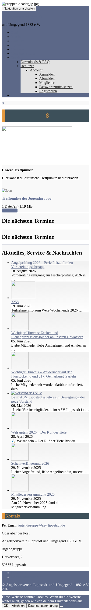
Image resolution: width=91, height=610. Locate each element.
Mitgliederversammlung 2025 (33, 494)
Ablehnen (18, 605)
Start (14, 32)
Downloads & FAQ (35, 62)
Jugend (16, 45)
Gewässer (18, 49)
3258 (15, 302)
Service (16, 58)
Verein (16, 37)
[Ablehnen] (61, 606)
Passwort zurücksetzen (56, 87)
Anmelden (47, 74)
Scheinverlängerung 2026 (30, 463)
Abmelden (47, 78)
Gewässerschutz (23, 53)
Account (36, 70)
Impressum (19, 573)
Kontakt (17, 95)
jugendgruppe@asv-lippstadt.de (41, 525)
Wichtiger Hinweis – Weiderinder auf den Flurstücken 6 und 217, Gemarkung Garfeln (43, 374)
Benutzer (27, 66)
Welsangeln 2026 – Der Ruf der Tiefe (38, 432)
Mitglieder (46, 83)
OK (6, 605)
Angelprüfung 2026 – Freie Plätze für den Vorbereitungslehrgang (42, 265)
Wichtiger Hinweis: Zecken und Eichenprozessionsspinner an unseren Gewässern (47, 335)
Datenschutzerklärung (27, 577)
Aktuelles (18, 41)
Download (10, 210)
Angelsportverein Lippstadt (22, 17)
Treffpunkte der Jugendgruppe (26, 198)
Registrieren (48, 91)
